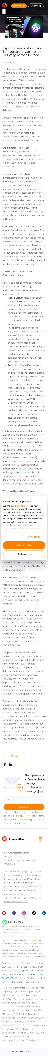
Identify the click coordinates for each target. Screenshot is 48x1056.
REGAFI (36, 940)
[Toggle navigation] (4, 11)
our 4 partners (18, 506)
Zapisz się (24, 807)
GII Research (27, 472)
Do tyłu (15, 756)
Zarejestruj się (19, 6)
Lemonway (17, 926)
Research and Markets (24, 457)
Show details (34, 537)
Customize (22, 554)
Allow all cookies (24, 545)
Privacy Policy (23, 816)
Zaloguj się (36, 6)
